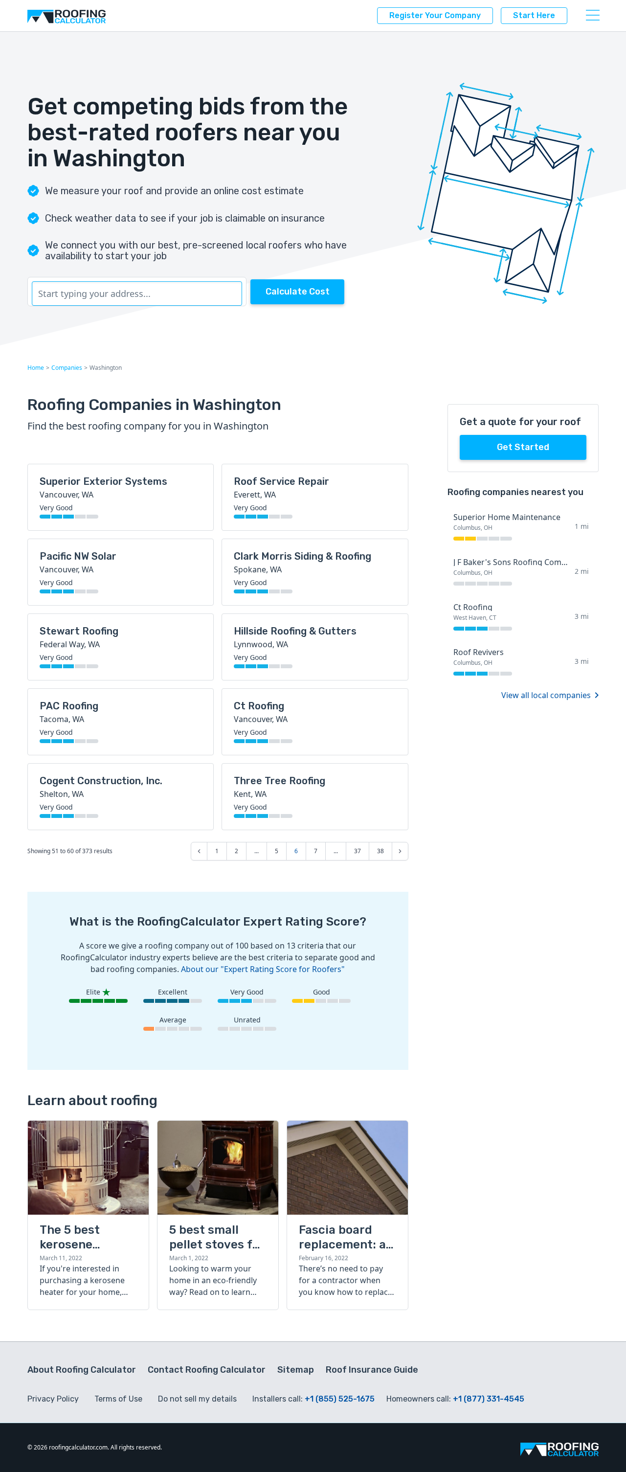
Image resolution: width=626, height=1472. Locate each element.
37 (357, 851)
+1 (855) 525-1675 (340, 1399)
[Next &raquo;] (400, 851)
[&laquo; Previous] (199, 851)
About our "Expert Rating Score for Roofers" (263, 969)
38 (380, 851)
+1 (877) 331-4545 (488, 1399)
